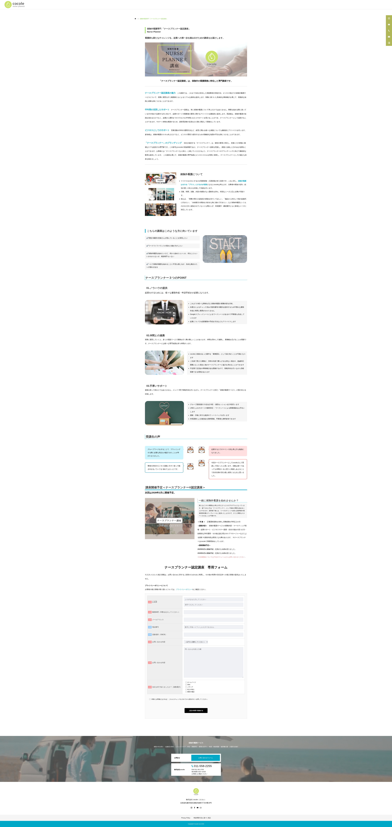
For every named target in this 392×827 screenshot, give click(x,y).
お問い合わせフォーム (205, 758)
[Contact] (201, 808)
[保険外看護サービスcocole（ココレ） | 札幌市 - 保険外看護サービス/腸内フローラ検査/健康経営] (15, 4)
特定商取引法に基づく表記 (202, 818)
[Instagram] (191, 808)
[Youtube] (198, 808)
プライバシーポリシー (184, 589)
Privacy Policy (185, 818)
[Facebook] (194, 808)
